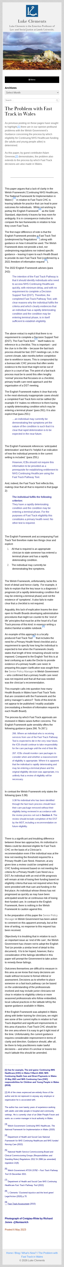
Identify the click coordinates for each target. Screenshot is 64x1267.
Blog (17, 1253)
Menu (32, 80)
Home (9, 1253)
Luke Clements (32, 21)
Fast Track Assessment (18, 1204)
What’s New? (29, 1253)
